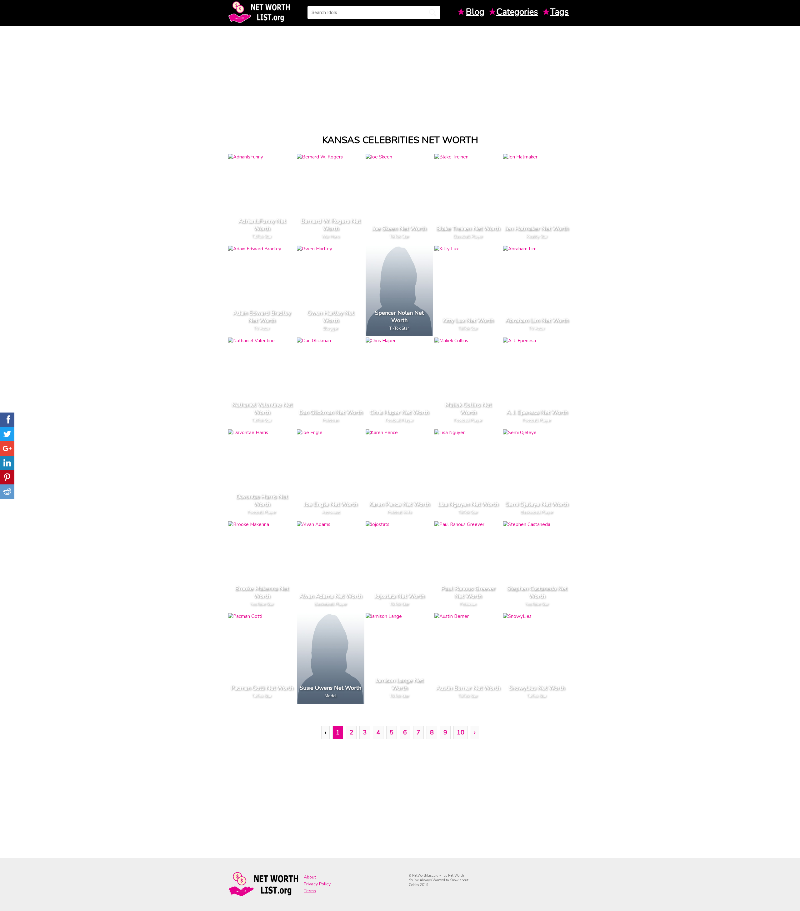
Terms (310, 891)
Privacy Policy (317, 884)
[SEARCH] (432, 12)
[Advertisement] (400, 74)
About (310, 877)
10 (460, 732)
